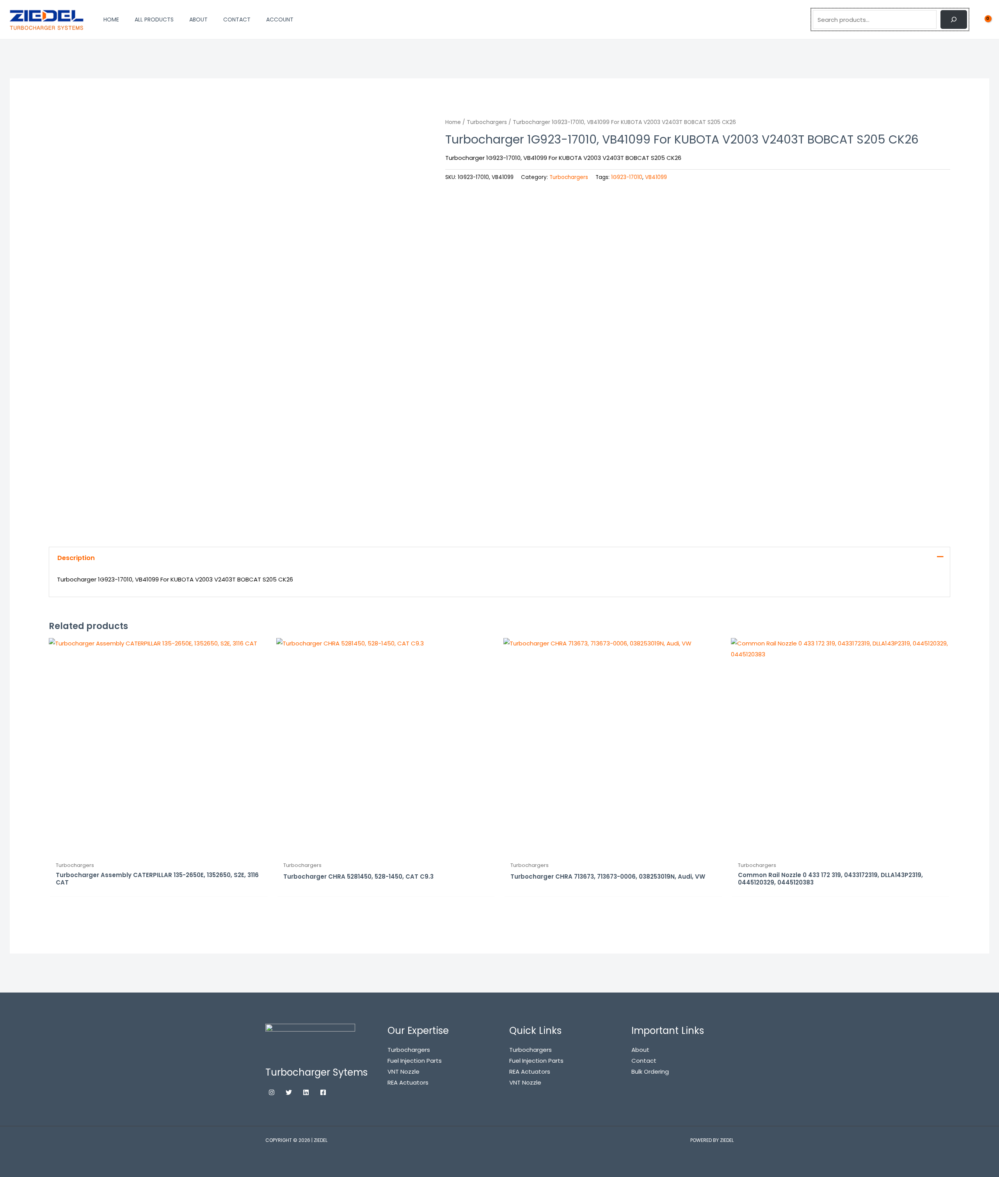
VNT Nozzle (525, 1082)
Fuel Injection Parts (536, 1060)
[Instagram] (271, 1092)
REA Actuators (529, 1071)
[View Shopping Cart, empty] (983, 19)
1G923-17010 (626, 177)
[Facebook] (323, 1092)
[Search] (953, 19)
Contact (643, 1060)
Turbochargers (487, 122)
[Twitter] (289, 1092)
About (640, 1050)
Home (453, 122)
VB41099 (656, 177)
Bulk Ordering (650, 1071)
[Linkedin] (306, 1092)
